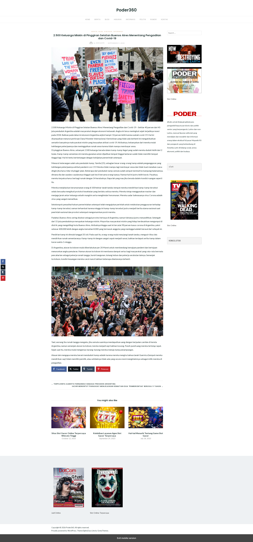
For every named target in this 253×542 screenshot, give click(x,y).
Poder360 (126, 10)
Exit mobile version (126, 538)
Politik (143, 19)
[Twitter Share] (3, 267)
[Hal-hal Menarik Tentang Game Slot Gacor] (145, 417)
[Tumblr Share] (3, 272)
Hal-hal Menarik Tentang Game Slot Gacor (145, 434)
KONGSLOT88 (175, 241)
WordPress (72, 531)
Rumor (153, 19)
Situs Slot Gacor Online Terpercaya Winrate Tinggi (69, 434)
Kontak (164, 19)
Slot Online (171, 99)
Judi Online (56, 513)
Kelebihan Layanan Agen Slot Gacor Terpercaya (107, 434)
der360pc (99, 43)
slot (171, 167)
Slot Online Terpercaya (99, 513)
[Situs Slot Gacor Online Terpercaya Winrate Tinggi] (68, 417)
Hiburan (117, 19)
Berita (97, 19)
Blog (107, 19)
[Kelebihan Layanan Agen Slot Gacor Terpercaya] (107, 417)
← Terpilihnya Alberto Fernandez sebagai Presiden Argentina (83, 384)
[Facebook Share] (3, 261)
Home (87, 19)
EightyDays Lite (89, 531)
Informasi (130, 19)
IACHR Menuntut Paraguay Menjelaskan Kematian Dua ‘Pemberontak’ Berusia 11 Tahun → (117, 386)
